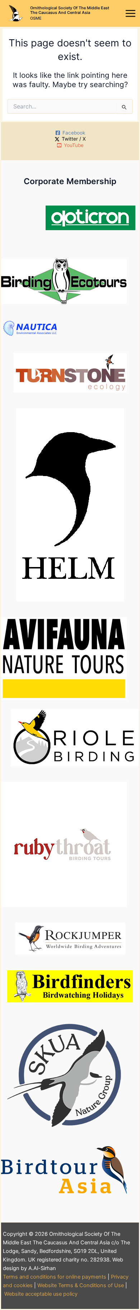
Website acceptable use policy (41, 1294)
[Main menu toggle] (130, 13)
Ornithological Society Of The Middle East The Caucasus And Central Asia (69, 10)
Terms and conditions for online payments (54, 1277)
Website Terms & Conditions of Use (80, 1285)
